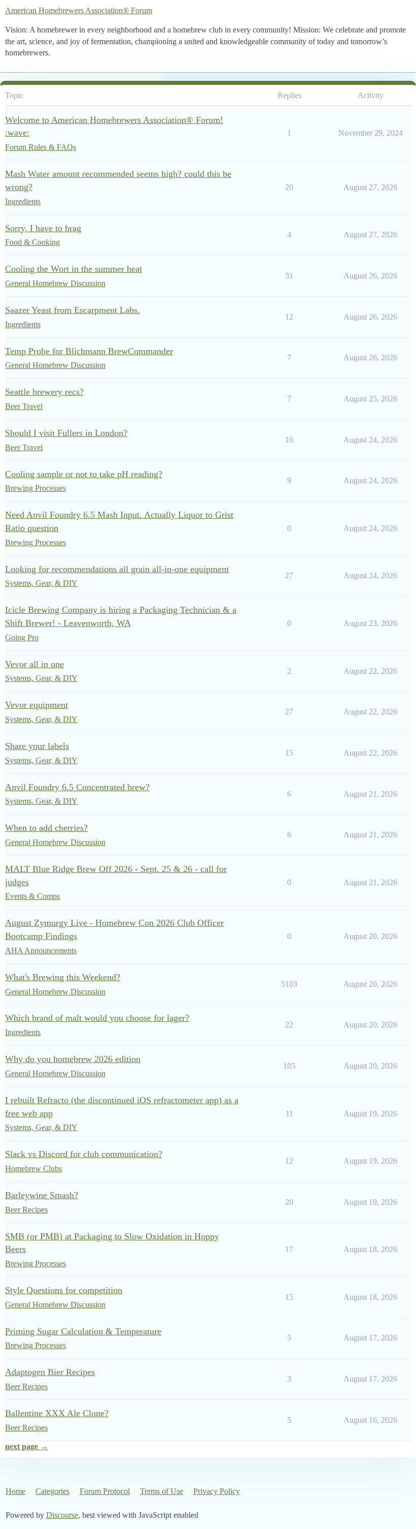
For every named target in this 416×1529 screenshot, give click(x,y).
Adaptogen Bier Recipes (50, 1372)
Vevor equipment (36, 705)
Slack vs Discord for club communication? (83, 1154)
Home (15, 1491)
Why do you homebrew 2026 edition (73, 1059)
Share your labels (37, 746)
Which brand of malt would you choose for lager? (97, 1018)
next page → (26, 1446)
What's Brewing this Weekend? (62, 977)
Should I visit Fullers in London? (66, 433)
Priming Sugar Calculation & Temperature (83, 1331)
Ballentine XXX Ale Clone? (57, 1413)
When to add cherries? (46, 828)
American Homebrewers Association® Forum (78, 10)
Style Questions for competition (63, 1290)
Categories (53, 1491)
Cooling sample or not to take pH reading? (83, 474)
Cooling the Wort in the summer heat (73, 269)
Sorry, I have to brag (43, 228)
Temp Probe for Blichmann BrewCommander (89, 351)
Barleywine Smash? (41, 1195)
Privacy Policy (216, 1491)
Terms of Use (161, 1491)
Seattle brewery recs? (44, 392)
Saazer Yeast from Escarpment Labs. (72, 310)
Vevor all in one (34, 664)
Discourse (62, 1515)
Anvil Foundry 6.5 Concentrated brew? (77, 787)
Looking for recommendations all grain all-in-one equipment (117, 569)
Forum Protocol (105, 1491)
